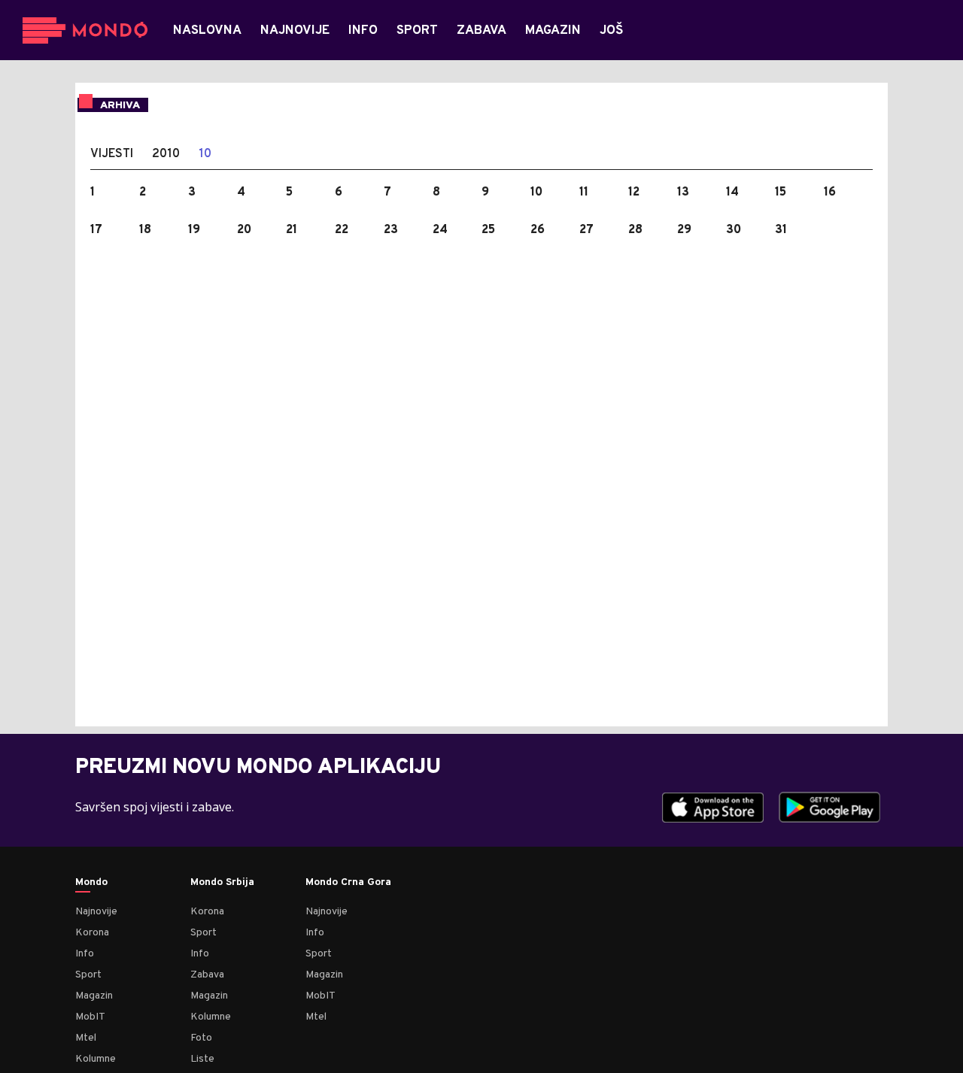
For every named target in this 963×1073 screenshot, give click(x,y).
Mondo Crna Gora (348, 883)
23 (391, 230)
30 (733, 230)
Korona (92, 932)
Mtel (85, 1038)
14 (732, 192)
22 (341, 230)
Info (84, 953)
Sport (88, 974)
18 (145, 230)
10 (205, 154)
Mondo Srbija (222, 883)
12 (633, 192)
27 (586, 230)
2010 (166, 154)
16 (830, 192)
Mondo (91, 883)
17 (96, 230)
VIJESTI (111, 154)
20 (244, 230)
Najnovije (96, 911)
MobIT (90, 1017)
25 (488, 230)
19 (194, 230)
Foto (201, 1038)
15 (780, 192)
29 (684, 230)
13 (683, 192)
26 (537, 230)
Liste (202, 1059)
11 (583, 192)
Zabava (207, 974)
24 (440, 230)
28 (635, 230)
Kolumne (95, 1059)
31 (781, 230)
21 (291, 230)
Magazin (94, 996)
